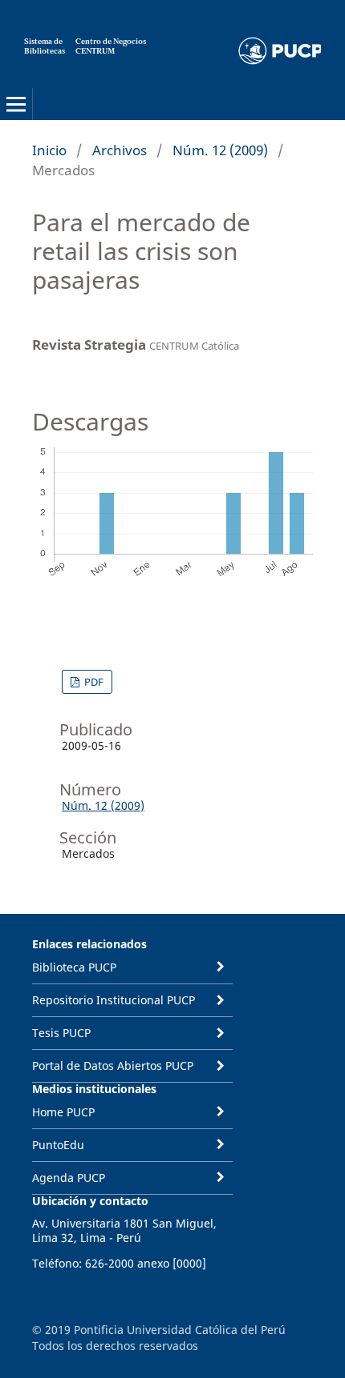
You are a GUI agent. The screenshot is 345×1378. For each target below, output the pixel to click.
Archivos (119, 150)
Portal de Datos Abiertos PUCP (112, 1065)
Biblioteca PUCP (74, 967)
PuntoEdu (58, 1144)
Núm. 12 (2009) (220, 150)
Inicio (49, 150)
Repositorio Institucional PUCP (113, 999)
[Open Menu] (16, 104)
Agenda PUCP (68, 1177)
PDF (93, 682)
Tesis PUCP (61, 1032)
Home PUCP (63, 1112)
